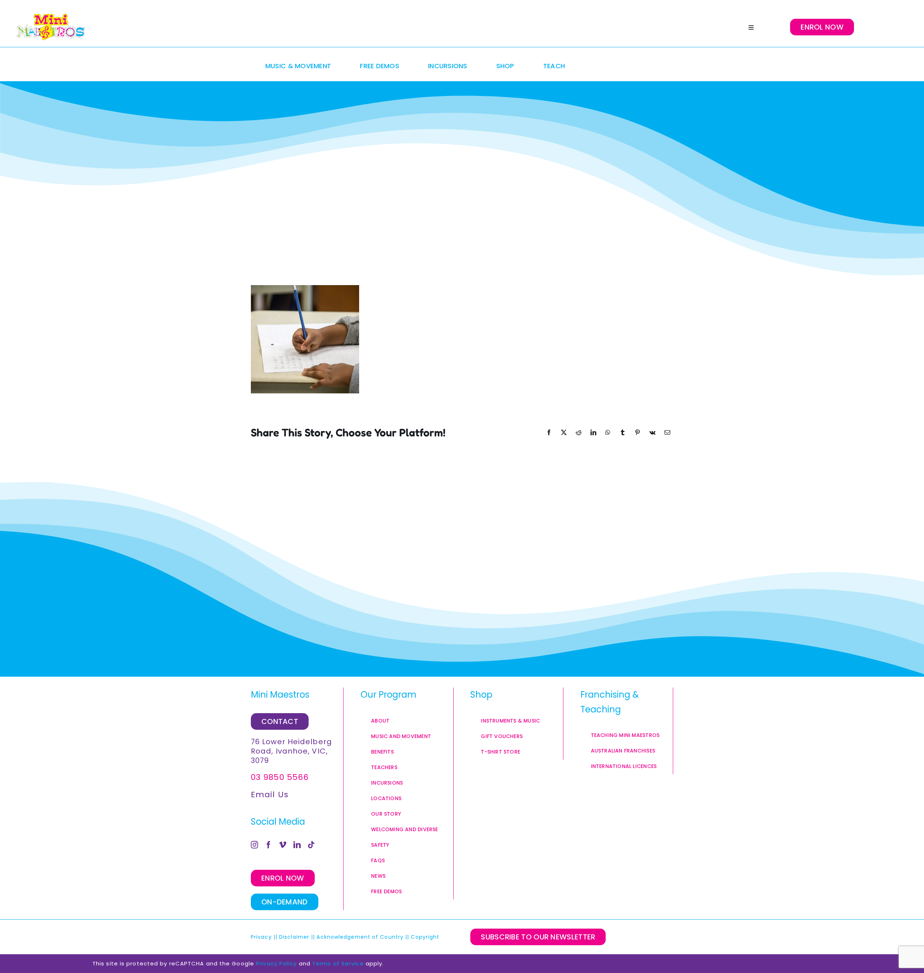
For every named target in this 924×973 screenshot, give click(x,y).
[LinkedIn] (297, 844)
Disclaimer (294, 937)
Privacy (261, 937)
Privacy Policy (276, 963)
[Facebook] (269, 844)
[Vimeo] (283, 844)
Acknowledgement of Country (360, 937)
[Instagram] (254, 844)
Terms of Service (338, 963)
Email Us (269, 794)
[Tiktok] (311, 844)
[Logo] (50, 27)
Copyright (426, 937)
